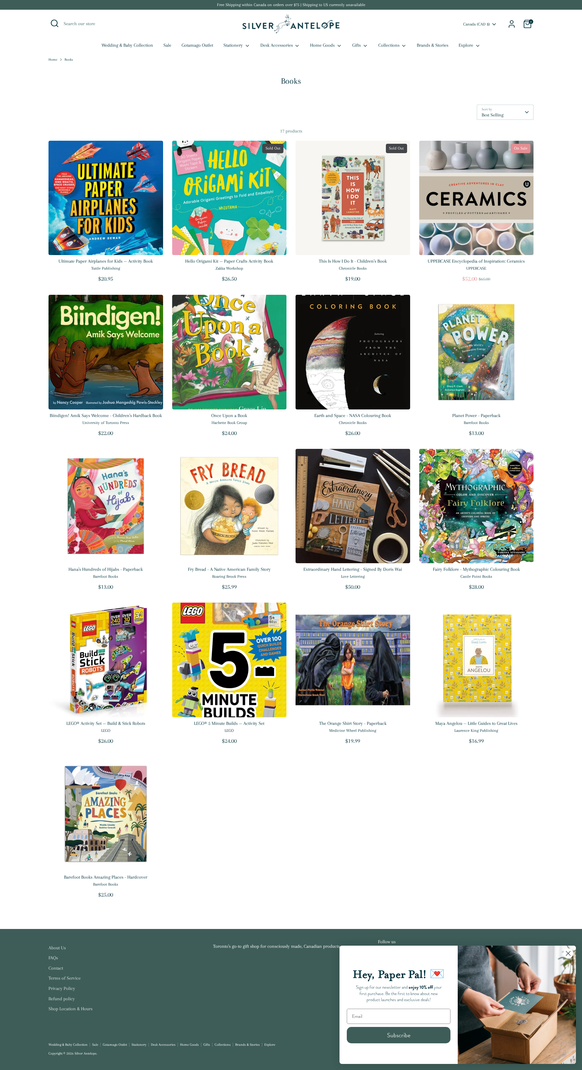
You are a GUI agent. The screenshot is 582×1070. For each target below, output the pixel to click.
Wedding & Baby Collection (127, 45)
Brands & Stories (432, 45)
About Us (57, 948)
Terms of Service (64, 978)
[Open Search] (54, 23)
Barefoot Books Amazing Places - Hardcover (105, 877)
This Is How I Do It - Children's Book (353, 261)
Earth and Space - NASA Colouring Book (352, 415)
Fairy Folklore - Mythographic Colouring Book (476, 569)
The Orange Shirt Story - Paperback (352, 723)
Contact (55, 968)
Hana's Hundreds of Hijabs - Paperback (106, 569)
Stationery (233, 45)
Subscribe (398, 1035)
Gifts (357, 45)
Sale (167, 45)
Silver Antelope (85, 1053)
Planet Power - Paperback (476, 415)
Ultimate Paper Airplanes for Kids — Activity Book (106, 261)
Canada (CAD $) (476, 24)
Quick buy (105, 245)
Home (52, 60)
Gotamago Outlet (197, 45)
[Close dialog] (568, 953)
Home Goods (323, 45)
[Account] (512, 24)
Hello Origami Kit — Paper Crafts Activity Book (229, 261)
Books (69, 60)
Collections (389, 45)
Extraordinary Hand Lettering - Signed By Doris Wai (352, 569)
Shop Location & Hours (70, 1008)
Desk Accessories (277, 45)
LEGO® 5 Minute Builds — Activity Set (229, 723)
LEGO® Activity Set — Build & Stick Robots (105, 723)
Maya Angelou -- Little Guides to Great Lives (476, 723)
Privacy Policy (61, 988)
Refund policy (61, 998)
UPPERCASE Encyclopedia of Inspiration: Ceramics (476, 261)
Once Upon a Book (229, 415)
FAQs (53, 958)
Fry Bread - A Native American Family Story (229, 569)
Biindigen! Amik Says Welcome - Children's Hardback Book (106, 415)
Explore (466, 45)
